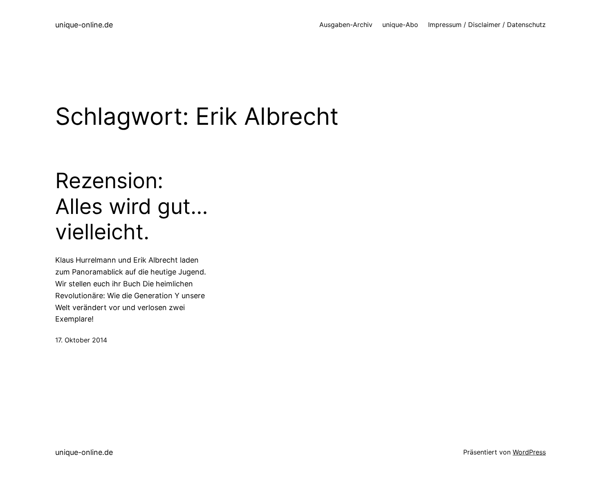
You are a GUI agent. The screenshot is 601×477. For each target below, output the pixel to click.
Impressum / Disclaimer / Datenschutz (487, 24)
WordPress (529, 452)
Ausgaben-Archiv (345, 24)
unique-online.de (84, 24)
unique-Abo (400, 24)
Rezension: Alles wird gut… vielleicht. (131, 206)
